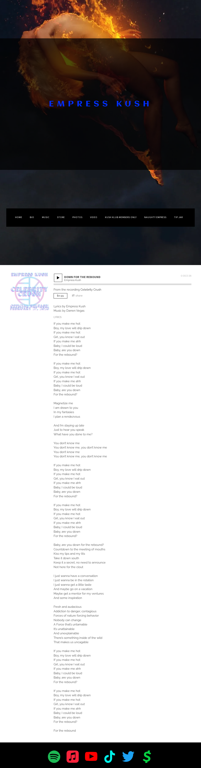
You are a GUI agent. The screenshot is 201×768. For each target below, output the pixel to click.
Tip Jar (178, 217)
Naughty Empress (155, 217)
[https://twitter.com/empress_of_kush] (128, 757)
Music (45, 217)
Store (61, 217)
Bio (32, 217)
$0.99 (60, 295)
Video (93, 217)
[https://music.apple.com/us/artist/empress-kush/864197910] (73, 757)
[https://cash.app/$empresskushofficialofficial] (147, 757)
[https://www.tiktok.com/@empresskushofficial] (110, 757)
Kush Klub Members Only (121, 217)
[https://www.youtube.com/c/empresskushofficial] (91, 757)
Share (79, 295)
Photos (77, 217)
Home (18, 217)
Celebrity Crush (90, 289)
